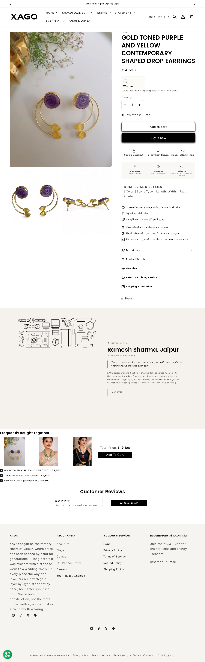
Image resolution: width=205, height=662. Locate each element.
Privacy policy (80, 655)
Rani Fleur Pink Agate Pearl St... (21, 480)
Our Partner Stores (69, 563)
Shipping (145, 90)
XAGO (43, 655)
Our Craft (117, 392)
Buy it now (158, 138)
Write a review (129, 502)
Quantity (127, 97)
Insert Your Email (163, 562)
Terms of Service (114, 556)
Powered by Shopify (58, 655)
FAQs (106, 544)
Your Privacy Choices (71, 575)
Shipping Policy (113, 569)
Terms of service (101, 655)
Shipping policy (166, 655)
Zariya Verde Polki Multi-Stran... (21, 475)
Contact (62, 556)
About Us (63, 544)
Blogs (60, 550)
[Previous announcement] (10, 3)
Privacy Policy (112, 550)
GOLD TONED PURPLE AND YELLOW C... (27, 470)
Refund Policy (112, 563)
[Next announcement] (195, 3)
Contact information (143, 655)
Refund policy (121, 655)
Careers (62, 569)
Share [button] (128, 298)
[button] (52, 13)
